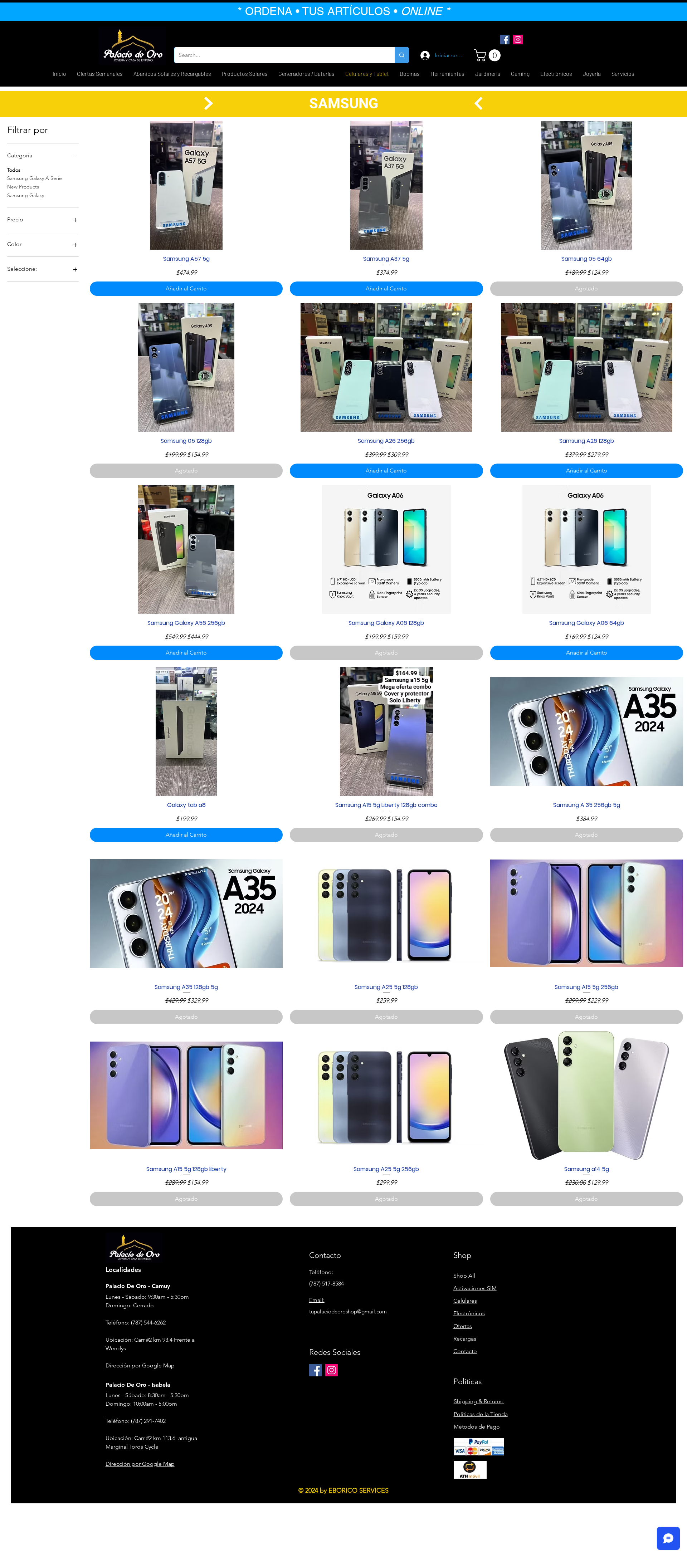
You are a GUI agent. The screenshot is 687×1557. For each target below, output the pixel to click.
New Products (23, 186)
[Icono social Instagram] (518, 39)
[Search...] (402, 55)
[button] (488, 55)
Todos (13, 170)
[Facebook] (505, 39)
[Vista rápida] (186, 185)
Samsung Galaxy (25, 195)
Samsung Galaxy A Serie (34, 178)
